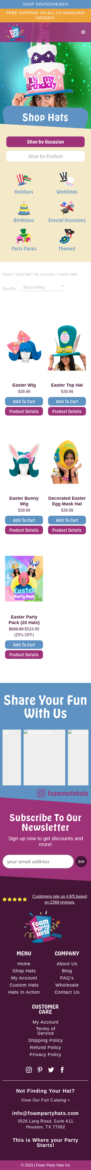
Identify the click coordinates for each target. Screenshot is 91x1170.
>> (81, 861)
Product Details (24, 411)
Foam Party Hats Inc (53, 1165)
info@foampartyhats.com (45, 1113)
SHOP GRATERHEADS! (45, 4)
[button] (83, 32)
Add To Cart (24, 401)
